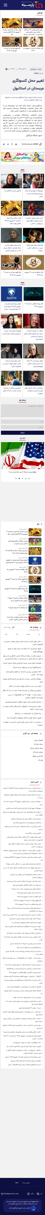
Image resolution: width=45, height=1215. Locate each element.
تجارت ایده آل (38, 752)
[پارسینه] (31, 5)
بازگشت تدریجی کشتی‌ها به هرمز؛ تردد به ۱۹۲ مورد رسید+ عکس (22, 915)
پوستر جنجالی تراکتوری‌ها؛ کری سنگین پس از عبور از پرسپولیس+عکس (18, 542)
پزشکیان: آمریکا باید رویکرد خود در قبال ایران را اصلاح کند (23, 933)
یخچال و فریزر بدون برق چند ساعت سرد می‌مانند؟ (26, 889)
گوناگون (40, 13)
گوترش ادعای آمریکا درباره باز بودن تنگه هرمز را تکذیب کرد (23, 1046)
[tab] (29, 478)
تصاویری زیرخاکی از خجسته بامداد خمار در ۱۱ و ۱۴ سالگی (12, 389)
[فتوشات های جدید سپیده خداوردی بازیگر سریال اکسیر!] (11, 321)
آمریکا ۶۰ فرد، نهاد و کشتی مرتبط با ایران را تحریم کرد (25, 919)
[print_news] (16, 144)
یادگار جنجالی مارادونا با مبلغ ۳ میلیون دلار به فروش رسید (18, 599)
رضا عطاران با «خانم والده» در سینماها (28, 713)
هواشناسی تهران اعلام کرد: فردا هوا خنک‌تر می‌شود (26, 1061)
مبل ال (40, 760)
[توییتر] (3, 144)
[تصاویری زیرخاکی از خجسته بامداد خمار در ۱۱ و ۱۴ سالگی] (11, 378)
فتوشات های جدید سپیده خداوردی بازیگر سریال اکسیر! (12, 332)
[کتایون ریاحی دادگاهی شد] (11, 181)
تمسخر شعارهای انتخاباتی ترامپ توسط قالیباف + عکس (24, 1065)
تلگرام (32, 1194)
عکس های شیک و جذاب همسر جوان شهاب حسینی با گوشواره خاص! (12, 364)
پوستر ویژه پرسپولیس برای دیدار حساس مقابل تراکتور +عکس (17, 618)
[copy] (41, 144)
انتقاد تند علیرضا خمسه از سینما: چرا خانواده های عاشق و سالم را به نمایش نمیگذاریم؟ (33, 335)
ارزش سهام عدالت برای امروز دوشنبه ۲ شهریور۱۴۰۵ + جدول (23, 1057)
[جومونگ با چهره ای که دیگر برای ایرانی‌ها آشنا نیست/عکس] (33, 181)
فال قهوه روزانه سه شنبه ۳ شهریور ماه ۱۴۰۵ (12, 49)
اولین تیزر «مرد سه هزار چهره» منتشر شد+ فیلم (25, 686)
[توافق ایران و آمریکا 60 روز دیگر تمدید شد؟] (22, 455)
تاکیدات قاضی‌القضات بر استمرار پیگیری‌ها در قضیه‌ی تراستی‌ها (22, 1032)
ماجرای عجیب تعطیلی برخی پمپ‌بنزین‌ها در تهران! (26, 819)
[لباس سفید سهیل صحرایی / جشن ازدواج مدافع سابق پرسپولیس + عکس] (33, 208)
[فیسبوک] (12, 144)
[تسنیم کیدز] (22, 158)
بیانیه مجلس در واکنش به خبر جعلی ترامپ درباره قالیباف (24, 969)
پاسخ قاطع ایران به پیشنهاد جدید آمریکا (27, 667)
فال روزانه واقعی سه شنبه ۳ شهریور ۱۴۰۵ (34, 305)
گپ (41, 1194)
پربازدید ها (34, 627)
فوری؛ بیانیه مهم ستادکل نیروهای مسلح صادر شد (24, 718)
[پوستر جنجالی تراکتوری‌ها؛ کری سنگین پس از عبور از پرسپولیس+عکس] (35, 542)
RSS (16, 1183)
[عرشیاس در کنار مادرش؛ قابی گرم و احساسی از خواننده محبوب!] (33, 378)
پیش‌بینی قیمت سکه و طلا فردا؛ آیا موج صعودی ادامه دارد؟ (17, 551)
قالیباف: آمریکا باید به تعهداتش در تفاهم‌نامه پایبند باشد (24, 987)
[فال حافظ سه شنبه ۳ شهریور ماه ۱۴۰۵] (33, 42)
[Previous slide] (4, 455)
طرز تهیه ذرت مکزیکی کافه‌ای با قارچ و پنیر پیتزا (27, 885)
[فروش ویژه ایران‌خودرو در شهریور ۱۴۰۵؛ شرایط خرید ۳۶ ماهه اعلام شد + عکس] (11, 294)
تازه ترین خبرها (38, 756)
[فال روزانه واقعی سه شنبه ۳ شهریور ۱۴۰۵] (33, 294)
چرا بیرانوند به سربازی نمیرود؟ (18, 607)
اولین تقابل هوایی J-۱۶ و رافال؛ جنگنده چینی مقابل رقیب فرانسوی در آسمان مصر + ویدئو (33, 32)
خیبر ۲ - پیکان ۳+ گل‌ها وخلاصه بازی (30, 1008)
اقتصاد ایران (38, 740)
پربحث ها (7, 627)
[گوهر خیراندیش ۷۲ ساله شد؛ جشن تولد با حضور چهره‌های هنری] (33, 351)
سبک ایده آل (38, 744)
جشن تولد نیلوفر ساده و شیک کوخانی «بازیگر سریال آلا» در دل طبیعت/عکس (12, 248)
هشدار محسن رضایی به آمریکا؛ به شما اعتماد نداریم (25, 944)
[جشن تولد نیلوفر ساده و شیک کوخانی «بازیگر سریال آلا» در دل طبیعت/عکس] (11, 235)
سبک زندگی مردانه (36, 748)
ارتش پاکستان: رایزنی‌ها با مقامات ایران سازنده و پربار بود (24, 881)
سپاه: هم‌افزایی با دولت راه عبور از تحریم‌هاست (27, 1043)
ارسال (22, 432)
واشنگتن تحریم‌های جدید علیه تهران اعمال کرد (27, 823)
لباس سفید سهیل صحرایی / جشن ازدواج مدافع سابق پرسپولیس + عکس (34, 221)
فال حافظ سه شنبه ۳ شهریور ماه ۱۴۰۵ (33, 49)
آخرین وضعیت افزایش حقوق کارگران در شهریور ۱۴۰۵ (25, 972)
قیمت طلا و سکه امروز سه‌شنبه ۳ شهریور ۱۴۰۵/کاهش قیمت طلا (12, 32)
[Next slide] (41, 455)
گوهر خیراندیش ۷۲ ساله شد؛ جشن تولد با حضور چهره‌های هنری (35, 364)
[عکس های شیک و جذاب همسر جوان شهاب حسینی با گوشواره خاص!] (11, 351)
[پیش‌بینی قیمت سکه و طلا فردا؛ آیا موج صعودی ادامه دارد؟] (35, 551)
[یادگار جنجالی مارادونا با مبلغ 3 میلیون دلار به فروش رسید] (35, 599)
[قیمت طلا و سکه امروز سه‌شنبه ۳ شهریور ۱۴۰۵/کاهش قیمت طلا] (12, 23)
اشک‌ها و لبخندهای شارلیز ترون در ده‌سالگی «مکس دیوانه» (35, 248)
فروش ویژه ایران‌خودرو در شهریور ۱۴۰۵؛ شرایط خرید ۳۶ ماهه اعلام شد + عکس (12, 307)
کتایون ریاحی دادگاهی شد (12, 191)
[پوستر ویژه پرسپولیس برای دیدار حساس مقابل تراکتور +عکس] (35, 618)
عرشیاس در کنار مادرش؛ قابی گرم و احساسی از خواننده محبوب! (33, 391)
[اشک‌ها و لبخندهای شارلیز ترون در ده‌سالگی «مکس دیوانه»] (33, 235)
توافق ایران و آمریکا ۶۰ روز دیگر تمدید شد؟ (22, 472)
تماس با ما (26, 1183)
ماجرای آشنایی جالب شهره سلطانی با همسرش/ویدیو (23, 702)
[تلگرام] (7, 144)
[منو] (5, 5)
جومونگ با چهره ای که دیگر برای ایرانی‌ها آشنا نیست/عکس (34, 194)
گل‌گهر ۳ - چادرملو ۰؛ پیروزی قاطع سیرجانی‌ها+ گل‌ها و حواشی (22, 976)
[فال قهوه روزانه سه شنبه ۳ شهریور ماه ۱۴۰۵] (12, 42)
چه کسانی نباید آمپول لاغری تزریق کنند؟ (29, 893)
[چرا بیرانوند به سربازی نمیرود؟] (35, 608)
